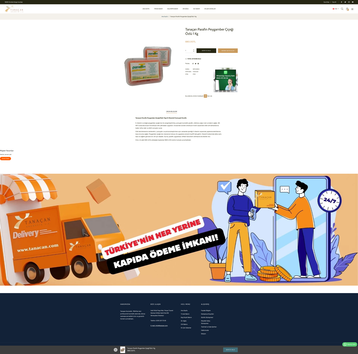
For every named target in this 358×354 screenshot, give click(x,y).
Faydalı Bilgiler (206, 310)
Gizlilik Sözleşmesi (207, 317)
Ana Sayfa (165, 16)
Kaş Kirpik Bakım (186, 317)
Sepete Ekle (230, 349)
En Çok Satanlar (186, 328)
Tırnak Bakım (185, 314)
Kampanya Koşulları (207, 314)
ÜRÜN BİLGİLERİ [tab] (171, 111)
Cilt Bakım (184, 324)
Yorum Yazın (5, 158)
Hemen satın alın (228, 50)
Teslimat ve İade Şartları (209, 327)
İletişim (203, 334)
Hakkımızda (205, 330)
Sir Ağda (183, 321)
